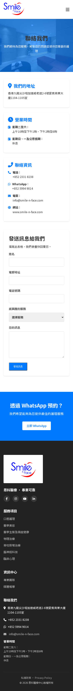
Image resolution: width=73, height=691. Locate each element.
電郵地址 (14, 272)
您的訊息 (14, 327)
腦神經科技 (11, 552)
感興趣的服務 (17, 309)
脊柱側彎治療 (12, 545)
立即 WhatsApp (37, 426)
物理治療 (9, 539)
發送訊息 (18, 366)
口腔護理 (9, 519)
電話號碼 (14, 290)
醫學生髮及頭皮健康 (16, 532)
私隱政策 (26, 678)
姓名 (12, 254)
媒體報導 (9, 586)
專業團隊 (9, 580)
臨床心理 (9, 559)
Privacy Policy (43, 678)
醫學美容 (9, 525)
